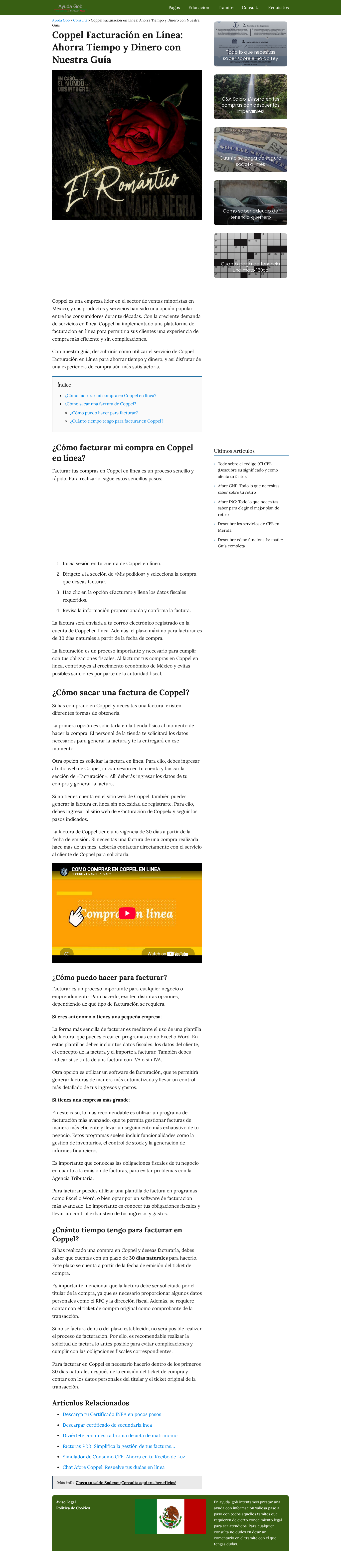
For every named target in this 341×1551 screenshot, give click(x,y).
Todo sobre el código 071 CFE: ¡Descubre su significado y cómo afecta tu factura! (248, 470)
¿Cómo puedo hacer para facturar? (104, 413)
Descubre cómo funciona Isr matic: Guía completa (250, 543)
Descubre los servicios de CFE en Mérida (248, 527)
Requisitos (278, 7)
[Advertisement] (127, 260)
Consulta (251, 7)
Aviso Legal (66, 1502)
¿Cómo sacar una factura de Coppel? (100, 404)
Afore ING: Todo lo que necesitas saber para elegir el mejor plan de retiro (248, 508)
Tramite (225, 7)
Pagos (174, 7)
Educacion (198, 7)
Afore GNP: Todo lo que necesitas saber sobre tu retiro (248, 489)
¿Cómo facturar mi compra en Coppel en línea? (110, 395)
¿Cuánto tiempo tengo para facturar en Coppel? (116, 421)
